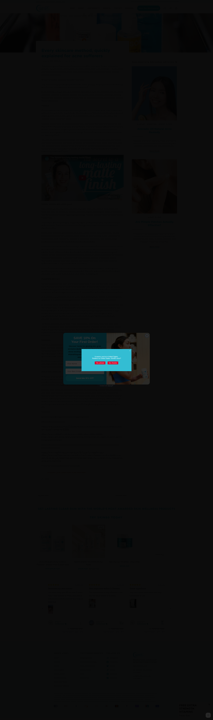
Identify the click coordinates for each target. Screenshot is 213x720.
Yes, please (100, 363)
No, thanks (113, 363)
